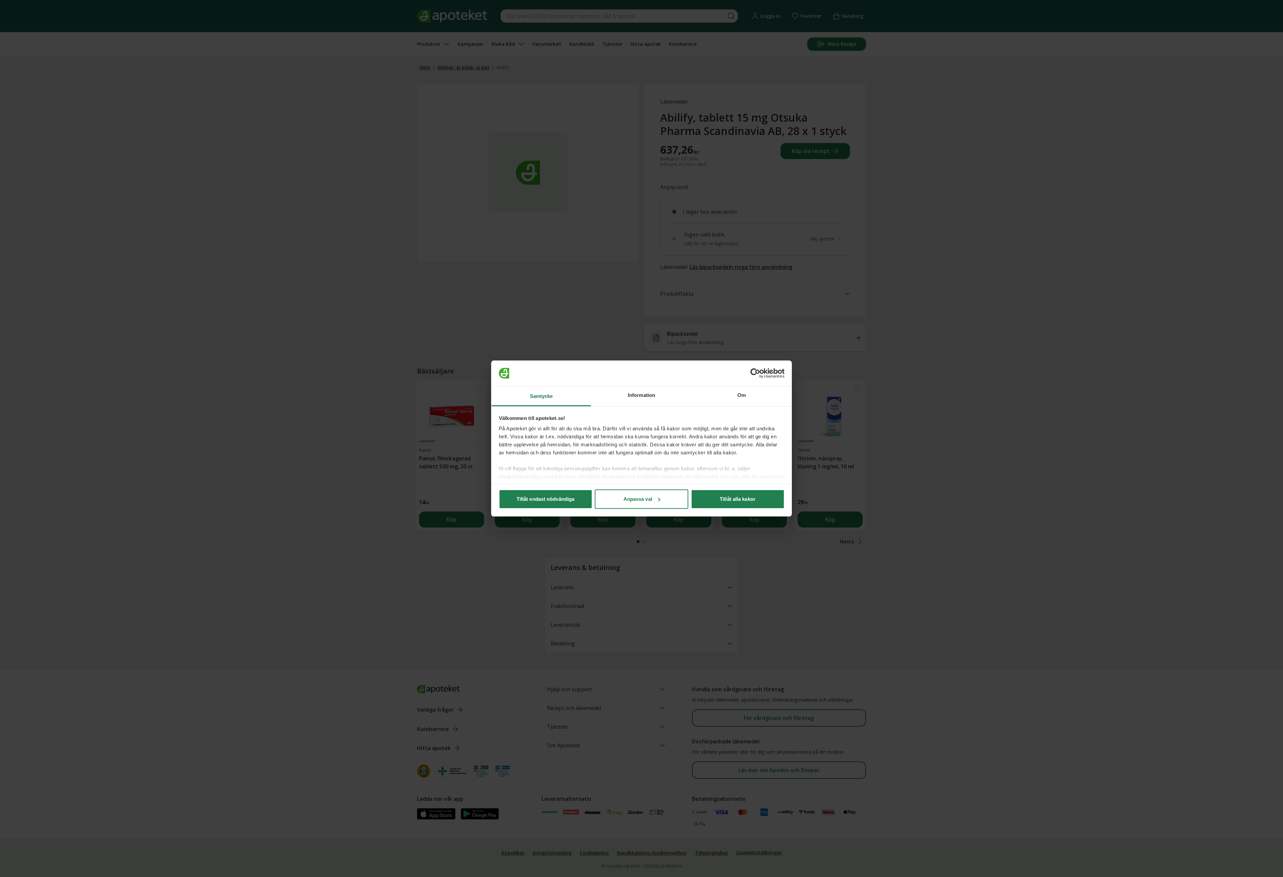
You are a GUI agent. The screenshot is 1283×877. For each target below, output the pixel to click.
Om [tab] (741, 395)
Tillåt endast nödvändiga (545, 499)
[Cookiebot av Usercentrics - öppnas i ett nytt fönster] (755, 373)
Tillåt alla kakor (737, 499)
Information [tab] (641, 395)
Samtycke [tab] (541, 396)
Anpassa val (637, 499)
